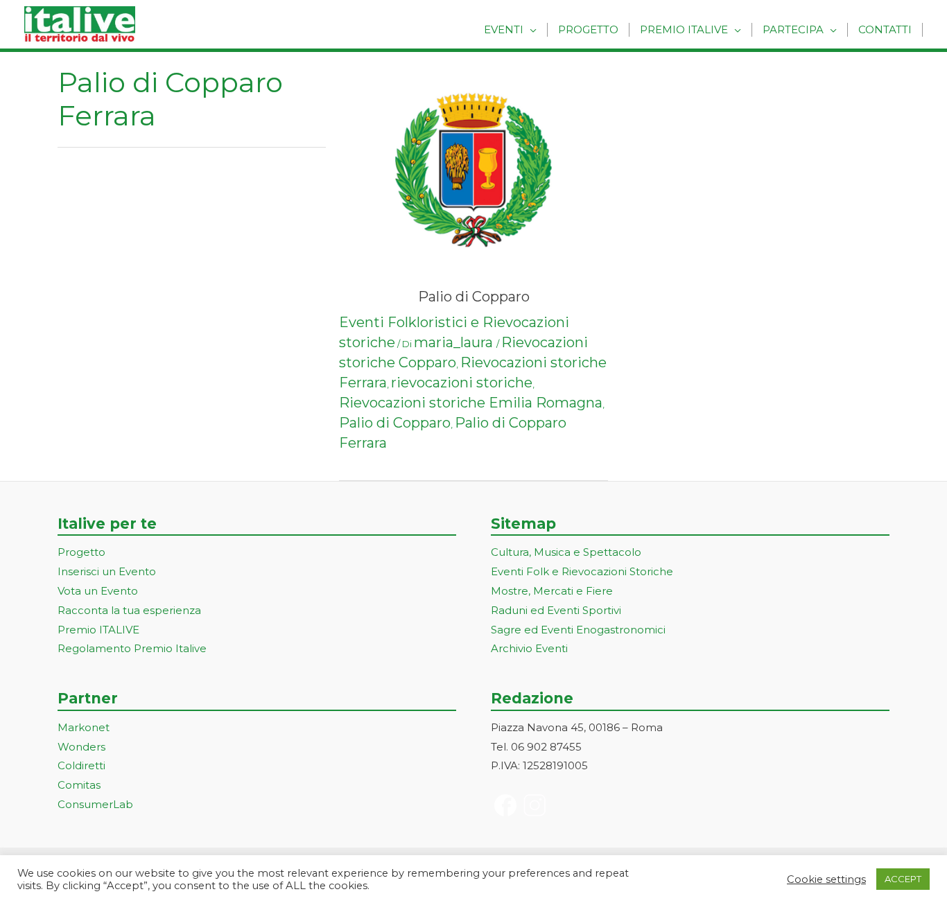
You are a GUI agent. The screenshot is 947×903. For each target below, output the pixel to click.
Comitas (79, 784)
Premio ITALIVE (98, 629)
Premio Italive (684, 29)
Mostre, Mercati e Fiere (552, 590)
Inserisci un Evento (107, 571)
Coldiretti (81, 765)
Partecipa (793, 29)
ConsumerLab (95, 804)
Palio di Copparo (474, 296)
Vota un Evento (98, 590)
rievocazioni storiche (461, 382)
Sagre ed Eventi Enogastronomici (578, 629)
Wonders (81, 746)
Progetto (588, 29)
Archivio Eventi (529, 648)
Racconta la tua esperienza (129, 610)
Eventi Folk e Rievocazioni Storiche (582, 571)
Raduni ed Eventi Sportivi (556, 610)
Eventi (503, 29)
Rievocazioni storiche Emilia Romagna (470, 402)
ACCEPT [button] (903, 878)
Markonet (84, 727)
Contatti (885, 29)
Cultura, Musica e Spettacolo (566, 552)
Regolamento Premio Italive (132, 648)
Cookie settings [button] (826, 879)
